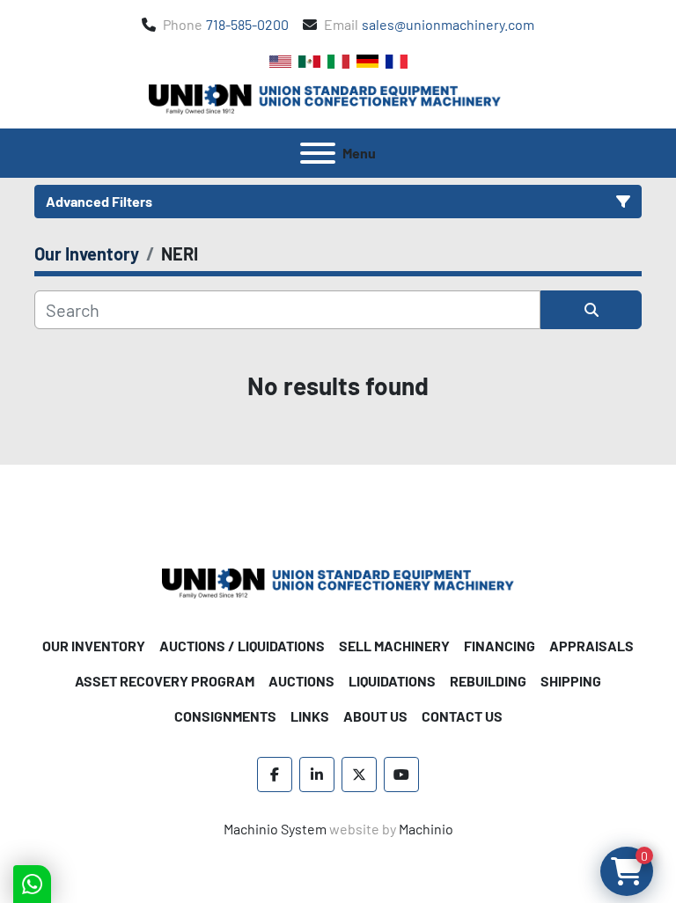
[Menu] (317, 153)
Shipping (570, 680)
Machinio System (275, 828)
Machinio (426, 828)
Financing (499, 645)
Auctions (301, 680)
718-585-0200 (247, 24)
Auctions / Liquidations (242, 645)
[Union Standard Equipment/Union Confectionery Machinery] (338, 581)
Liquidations (392, 680)
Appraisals (591, 645)
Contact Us (462, 716)
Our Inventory (93, 645)
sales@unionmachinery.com (448, 24)
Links (309, 716)
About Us (375, 716)
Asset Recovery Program (164, 680)
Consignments (225, 716)
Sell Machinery (394, 645)
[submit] (591, 309)
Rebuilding (488, 680)
